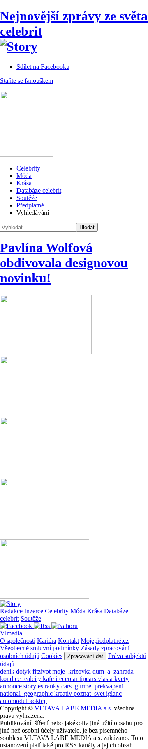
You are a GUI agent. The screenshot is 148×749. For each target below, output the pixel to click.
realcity (32, 678)
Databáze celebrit (38, 190)
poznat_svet (90, 693)
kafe (49, 678)
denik (8, 671)
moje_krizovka (72, 671)
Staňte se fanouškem (26, 80)
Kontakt (68, 640)
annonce (11, 686)
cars (67, 686)
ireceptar (67, 678)
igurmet (84, 686)
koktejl (38, 700)
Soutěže (26, 197)
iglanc (114, 693)
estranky (49, 686)
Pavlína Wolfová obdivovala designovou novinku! (64, 262)
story (30, 686)
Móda (24, 175)
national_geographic (27, 693)
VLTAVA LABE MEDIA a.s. (73, 708)
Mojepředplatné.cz (105, 640)
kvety (121, 678)
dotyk (24, 671)
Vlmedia (11, 633)
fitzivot (42, 671)
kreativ (64, 693)
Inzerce (33, 611)
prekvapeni (109, 686)
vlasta (106, 678)
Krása (24, 183)
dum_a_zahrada (113, 671)
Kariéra (46, 640)
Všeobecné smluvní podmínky (39, 647)
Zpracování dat (85, 656)
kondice (11, 678)
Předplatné (30, 205)
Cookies (51, 655)
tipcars (88, 678)
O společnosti (17, 640)
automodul (14, 700)
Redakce (11, 611)
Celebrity (28, 168)
